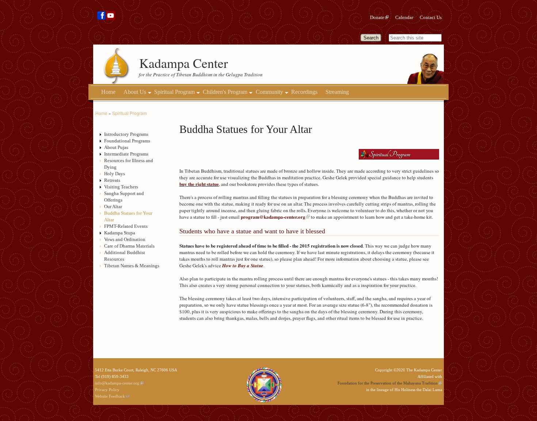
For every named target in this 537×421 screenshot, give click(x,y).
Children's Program (225, 92)
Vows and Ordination (124, 239)
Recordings (304, 92)
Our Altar (113, 206)
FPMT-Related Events (126, 226)
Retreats (112, 180)
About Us (134, 92)
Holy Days (114, 173)
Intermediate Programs (126, 154)
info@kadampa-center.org (117, 383)
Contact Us (431, 17)
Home (108, 92)
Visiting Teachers (121, 187)
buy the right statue (199, 183)
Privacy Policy (107, 389)
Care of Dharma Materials (129, 246)
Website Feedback (110, 396)
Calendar (404, 17)
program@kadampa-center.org (273, 216)
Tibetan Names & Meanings (131, 265)
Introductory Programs (126, 134)
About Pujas (116, 147)
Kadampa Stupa (119, 233)
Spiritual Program (174, 92)
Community (269, 92)
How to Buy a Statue (242, 265)
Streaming (337, 92)
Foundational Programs (127, 140)
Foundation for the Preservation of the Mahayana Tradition (388, 383)
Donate (377, 17)
